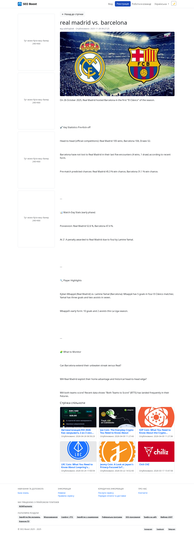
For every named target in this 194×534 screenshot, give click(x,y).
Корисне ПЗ (24, 521)
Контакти (142, 492)
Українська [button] (161, 4)
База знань (23, 492)
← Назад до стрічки (72, 14)
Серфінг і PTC (67, 517)
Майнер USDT (166, 517)
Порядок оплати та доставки (112, 495)
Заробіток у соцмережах (87, 517)
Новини (61, 492)
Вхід (110, 4)
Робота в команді (141, 4)
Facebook (160, 529)
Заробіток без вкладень (29, 517)
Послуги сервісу (106, 492)
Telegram (171, 529)
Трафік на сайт (150, 517)
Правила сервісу (66, 495)
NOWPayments (25, 506)
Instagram (148, 529)
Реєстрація (123, 3)
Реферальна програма (112, 517)
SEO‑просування (133, 517)
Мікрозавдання (51, 517)
